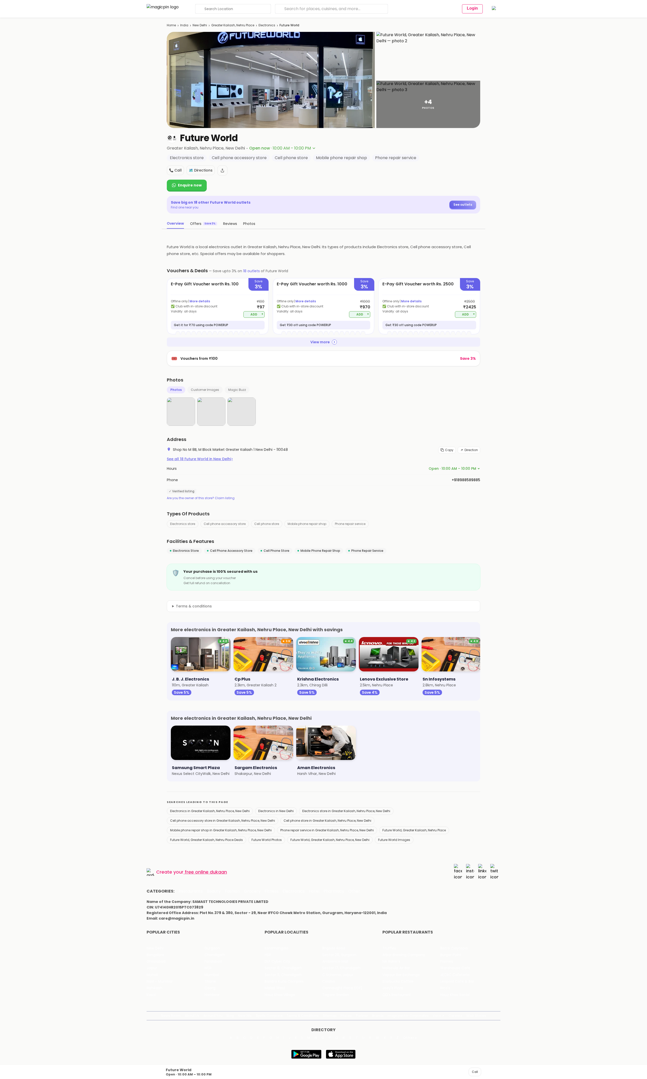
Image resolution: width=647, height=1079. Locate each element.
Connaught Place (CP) (342, 988)
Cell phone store (266, 524)
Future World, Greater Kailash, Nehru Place (414, 830)
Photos (176, 390)
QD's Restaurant (396, 994)
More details (200, 301)
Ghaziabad (156, 961)
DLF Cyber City (277, 961)
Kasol (151, 994)
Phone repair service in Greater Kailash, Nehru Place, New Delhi (327, 830)
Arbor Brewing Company (403, 955)
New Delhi (200, 25)
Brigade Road (333, 948)
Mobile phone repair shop (307, 524)
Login (472, 8)
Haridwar (212, 994)
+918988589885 (466, 479)
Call (475, 1072)
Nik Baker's (391, 961)
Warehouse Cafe (455, 968)
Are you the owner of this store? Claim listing (201, 498)
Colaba (328, 981)
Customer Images (205, 390)
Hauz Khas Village (280, 994)
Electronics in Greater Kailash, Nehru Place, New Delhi (210, 811)
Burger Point (450, 955)
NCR (208, 968)
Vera (437, 1015)
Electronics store (182, 524)
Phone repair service (350, 524)
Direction (471, 450)
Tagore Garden (335, 994)
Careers (455, 1015)
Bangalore (155, 955)
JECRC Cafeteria (454, 974)
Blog (230, 1015)
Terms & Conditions (303, 1015)
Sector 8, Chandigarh (283, 968)
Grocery (252, 891)
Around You (212, 1015)
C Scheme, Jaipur (337, 974)
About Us (192, 1015)
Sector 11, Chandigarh (283, 974)
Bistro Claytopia (454, 948)
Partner (362, 1015)
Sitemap (330, 1015)
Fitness (272, 891)
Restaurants (190, 891)
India (184, 25)
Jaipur (152, 968)
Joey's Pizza (392, 988)
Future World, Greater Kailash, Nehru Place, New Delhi (329, 840)
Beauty (214, 891)
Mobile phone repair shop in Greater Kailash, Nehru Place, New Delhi (221, 830)
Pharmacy (334, 891)
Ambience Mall (335, 961)
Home (171, 25)
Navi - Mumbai (159, 981)
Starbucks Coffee (397, 981)
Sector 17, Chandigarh (341, 968)
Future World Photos (266, 840)
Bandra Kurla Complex (284, 981)
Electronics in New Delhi (276, 811)
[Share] (222, 170)
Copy (449, 450)
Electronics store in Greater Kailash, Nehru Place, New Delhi (346, 811)
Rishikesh (154, 988)
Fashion (232, 891)
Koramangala (276, 948)
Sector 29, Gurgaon (339, 955)
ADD (256, 314)
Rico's (445, 988)
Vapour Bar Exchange (401, 974)
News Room (171, 1015)
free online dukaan (206, 872)
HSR (268, 955)
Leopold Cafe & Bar (457, 981)
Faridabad (213, 961)
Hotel (314, 891)
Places (346, 1015)
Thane (210, 981)
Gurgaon (212, 948)
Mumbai (211, 974)
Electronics (267, 25)
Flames (446, 961)
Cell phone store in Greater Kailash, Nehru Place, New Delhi (327, 820)
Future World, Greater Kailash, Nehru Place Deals (206, 840)
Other (354, 891)
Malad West (275, 988)
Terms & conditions (194, 606)
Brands (378, 1015)
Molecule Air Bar (396, 968)
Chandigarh (214, 955)
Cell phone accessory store (225, 524)
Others (410, 1037)
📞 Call (175, 170)
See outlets (462, 204)
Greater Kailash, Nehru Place (232, 25)
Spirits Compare (269, 1015)
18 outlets (251, 270)
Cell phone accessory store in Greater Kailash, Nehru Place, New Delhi (222, 820)
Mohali (152, 974)
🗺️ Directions (201, 170)
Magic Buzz (237, 390)
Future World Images (394, 840)
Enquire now (190, 185)
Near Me (245, 1015)
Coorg (209, 988)
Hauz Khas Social (455, 994)
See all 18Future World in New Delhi (200, 458)
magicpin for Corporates (408, 1015)
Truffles (389, 948)
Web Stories (476, 1015)
